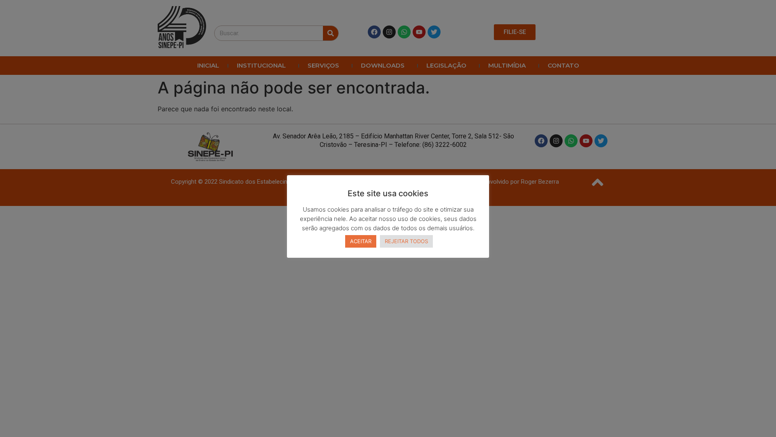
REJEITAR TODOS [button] (406, 241)
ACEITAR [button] (360, 241)
